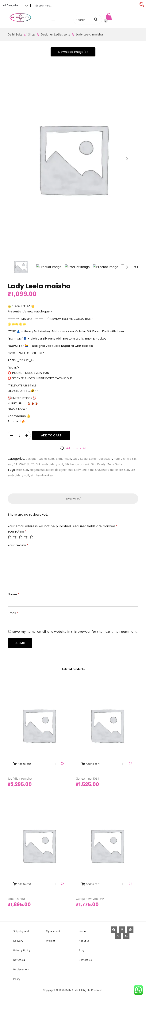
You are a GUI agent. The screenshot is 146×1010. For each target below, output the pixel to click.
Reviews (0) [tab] (73, 498)
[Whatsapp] (118, 936)
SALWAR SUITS (24, 464)
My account (53, 931)
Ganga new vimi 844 (90, 898)
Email (13, 613)
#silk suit (22, 469)
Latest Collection (100, 458)
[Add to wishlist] (62, 764)
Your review (18, 545)
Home (82, 931)
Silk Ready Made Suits (106, 464)
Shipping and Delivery (21, 936)
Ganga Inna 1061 (87, 778)
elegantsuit (37, 469)
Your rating (17, 531)
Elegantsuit (63, 458)
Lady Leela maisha (87, 469)
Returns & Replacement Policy (21, 969)
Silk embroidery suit (49, 464)
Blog (81, 950)
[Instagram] (122, 929)
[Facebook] (114, 929)
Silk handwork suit (77, 464)
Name (13, 594)
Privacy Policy (21, 950)
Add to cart (51, 435)
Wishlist (50, 940)
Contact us (85, 959)
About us (84, 940)
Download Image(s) (73, 52)
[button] (53, 19)
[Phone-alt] (126, 936)
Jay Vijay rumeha (20, 778)
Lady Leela (80, 458)
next (127, 158)
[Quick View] (55, 764)
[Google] (130, 929)
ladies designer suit (59, 469)
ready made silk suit (115, 469)
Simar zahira (16, 898)
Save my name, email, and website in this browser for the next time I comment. (75, 631)
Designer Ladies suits (40, 458)
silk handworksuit (43, 475)
